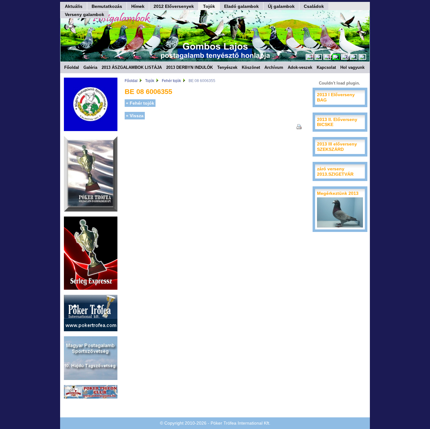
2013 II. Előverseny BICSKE (337, 122)
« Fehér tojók (140, 103)
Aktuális (73, 6)
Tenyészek (227, 67)
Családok (314, 6)
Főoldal (71, 67)
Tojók (209, 6)
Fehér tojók (171, 81)
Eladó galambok (241, 6)
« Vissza (135, 115)
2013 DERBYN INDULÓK (189, 67)
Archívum (273, 67)
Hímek (137, 6)
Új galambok (281, 6)
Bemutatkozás (107, 6)
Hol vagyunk (352, 67)
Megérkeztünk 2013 (338, 193)
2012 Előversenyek (174, 6)
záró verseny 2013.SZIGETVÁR (335, 171)
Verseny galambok (84, 14)
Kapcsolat (326, 67)
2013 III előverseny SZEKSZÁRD (337, 146)
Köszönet (251, 67)
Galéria (90, 67)
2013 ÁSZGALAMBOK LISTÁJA (132, 67)
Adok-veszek (300, 67)
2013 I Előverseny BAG (336, 97)
